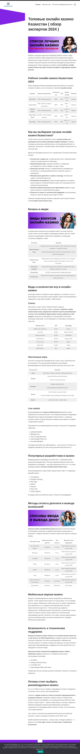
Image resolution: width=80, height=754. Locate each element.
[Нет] (78, 748)
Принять (40, 751)
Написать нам (46, 4)
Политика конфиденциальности (62, 4)
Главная (37, 4)
